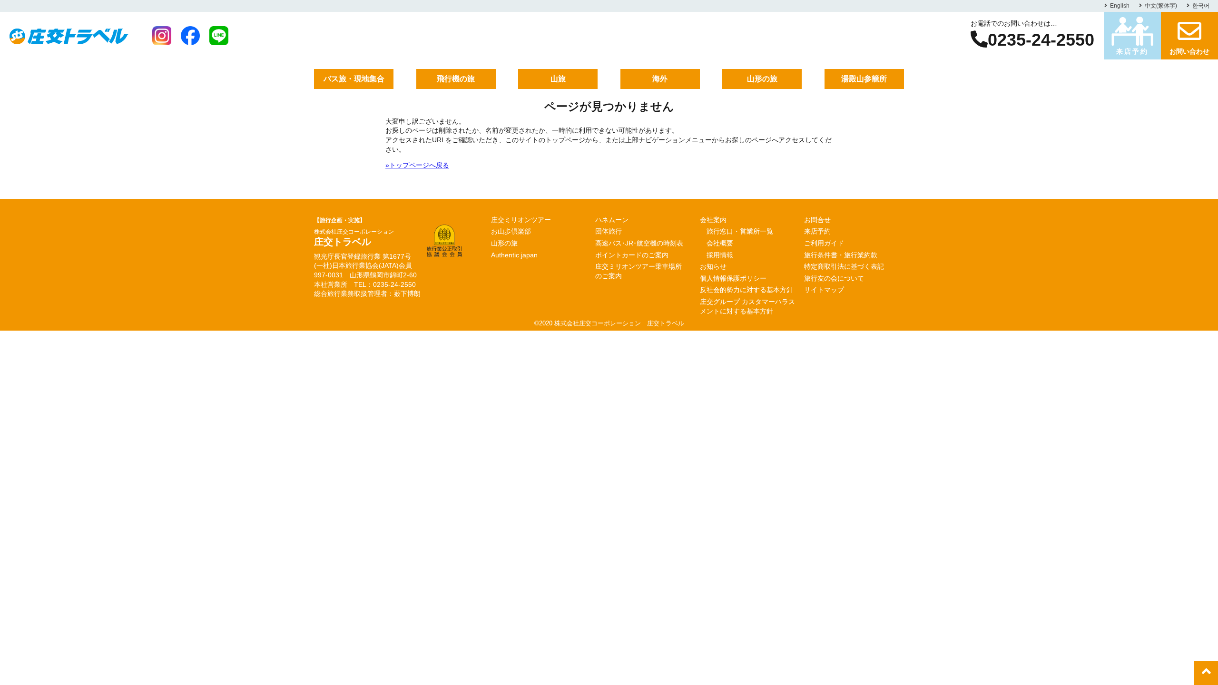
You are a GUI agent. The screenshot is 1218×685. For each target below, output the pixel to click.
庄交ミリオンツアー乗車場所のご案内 (638, 271)
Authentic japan (514, 255)
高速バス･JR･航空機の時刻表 (639, 243)
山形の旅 (762, 79)
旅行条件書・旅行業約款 (840, 255)
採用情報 (720, 255)
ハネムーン (612, 220)
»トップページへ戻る (417, 165)
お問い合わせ (1189, 51)
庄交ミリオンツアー (521, 220)
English (1120, 5)
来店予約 (1132, 51)
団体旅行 (608, 231)
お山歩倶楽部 (511, 231)
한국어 (1200, 5)
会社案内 (713, 220)
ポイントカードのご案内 (631, 255)
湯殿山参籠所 (864, 79)
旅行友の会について (834, 278)
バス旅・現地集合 (354, 79)
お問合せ (817, 220)
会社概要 (720, 243)
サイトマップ (824, 290)
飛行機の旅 (456, 79)
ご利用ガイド (824, 243)
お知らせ (713, 266)
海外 (660, 79)
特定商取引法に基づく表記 (844, 266)
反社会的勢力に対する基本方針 (746, 290)
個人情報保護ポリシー (733, 278)
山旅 (558, 79)
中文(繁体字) (1161, 5)
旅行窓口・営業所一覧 (740, 231)
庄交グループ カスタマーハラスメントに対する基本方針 (747, 306)
